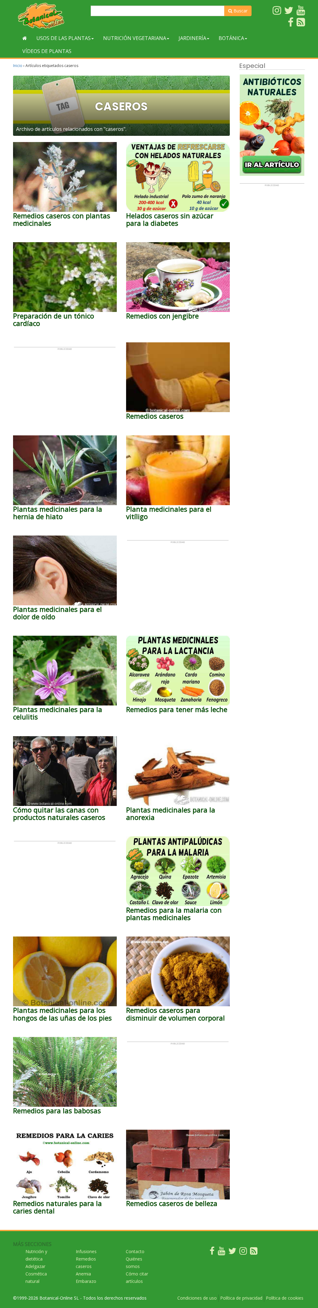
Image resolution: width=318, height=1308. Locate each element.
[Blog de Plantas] (253, 1252)
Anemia (83, 1274)
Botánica (231, 38)
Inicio (17, 65)
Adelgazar (35, 1266)
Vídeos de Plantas (46, 51)
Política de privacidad (241, 1298)
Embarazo (86, 1281)
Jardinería (192, 38)
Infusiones (86, 1251)
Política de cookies (284, 1298)
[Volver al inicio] (25, 38)
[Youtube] (221, 1252)
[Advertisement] (65, 389)
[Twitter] (232, 1252)
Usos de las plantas (63, 38)
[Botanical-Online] (49, 15)
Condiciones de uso (197, 1298)
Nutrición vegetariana (134, 38)
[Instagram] (243, 1252)
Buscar (240, 11)
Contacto (135, 1251)
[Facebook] (212, 1252)
